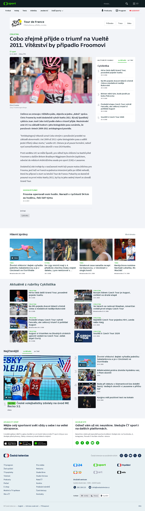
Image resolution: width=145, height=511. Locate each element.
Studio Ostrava (42, 476)
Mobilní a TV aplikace (12, 490)
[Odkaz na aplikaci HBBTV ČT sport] (40, 443)
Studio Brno (40, 472)
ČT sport (13, 52)
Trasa (120, 23)
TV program (8, 465)
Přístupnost (45, 506)
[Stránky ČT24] (77, 466)
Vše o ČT (7, 494)
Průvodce (109, 23)
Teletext (7, 476)
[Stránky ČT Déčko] (77, 473)
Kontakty (40, 494)
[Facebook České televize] (126, 455)
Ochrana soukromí (32, 506)
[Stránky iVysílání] (123, 466)
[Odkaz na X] (87, 443)
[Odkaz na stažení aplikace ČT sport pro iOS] (10, 443)
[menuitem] (8, 10)
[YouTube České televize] (130, 455)
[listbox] (95, 496)
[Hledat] (126, 3)
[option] (84, 495)
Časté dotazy (41, 490)
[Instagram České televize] (121, 455)
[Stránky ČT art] (98, 473)
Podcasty (7, 479)
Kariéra (39, 483)
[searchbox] (113, 3)
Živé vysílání (8, 468)
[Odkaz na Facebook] (82, 443)
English (20, 506)
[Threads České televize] (139, 455)
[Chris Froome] (51, 80)
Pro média (40, 465)
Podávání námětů (43, 487)
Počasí (6, 483)
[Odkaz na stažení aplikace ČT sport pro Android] (25, 443)
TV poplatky (8, 472)
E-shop (6, 487)
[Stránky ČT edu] (121, 473)
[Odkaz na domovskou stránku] (13, 3)
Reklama (39, 468)
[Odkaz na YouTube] (92, 443)
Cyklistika (14, 34)
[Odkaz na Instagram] (77, 443)
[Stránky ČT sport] (100, 466)
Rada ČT (39, 479)
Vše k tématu (130, 234)
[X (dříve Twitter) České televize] (135, 455)
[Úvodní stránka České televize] (16, 455)
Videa (129, 23)
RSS (140, 506)
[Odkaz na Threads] (97, 443)
